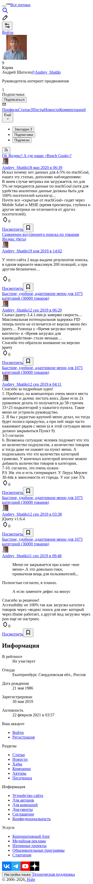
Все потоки (20, 5)
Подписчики (23, 135)
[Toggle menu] (4, 6)
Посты (38, 109)
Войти (18, 732)
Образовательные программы (38, 850)
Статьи (25, 109)
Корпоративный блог (31, 836)
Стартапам (21, 855)
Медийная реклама (29, 841)
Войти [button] (7, 32)
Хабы (17, 764)
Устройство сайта (27, 795)
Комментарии (72, 109)
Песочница (22, 778)
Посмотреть (12, 229)
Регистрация (23, 737)
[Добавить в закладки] (28, 228)
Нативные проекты (29, 845)
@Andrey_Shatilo (46, 72)
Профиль (10, 109)
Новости (51, 109)
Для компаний (25, 805)
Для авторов (23, 800)
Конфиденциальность (31, 819)
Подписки (21, 140)
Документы (22, 809)
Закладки (23, 129)
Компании (21, 768)
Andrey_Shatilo (15, 167)
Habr (30, 879)
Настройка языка (17, 875)
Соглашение (23, 814)
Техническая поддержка (54, 874)
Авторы (19, 773)
